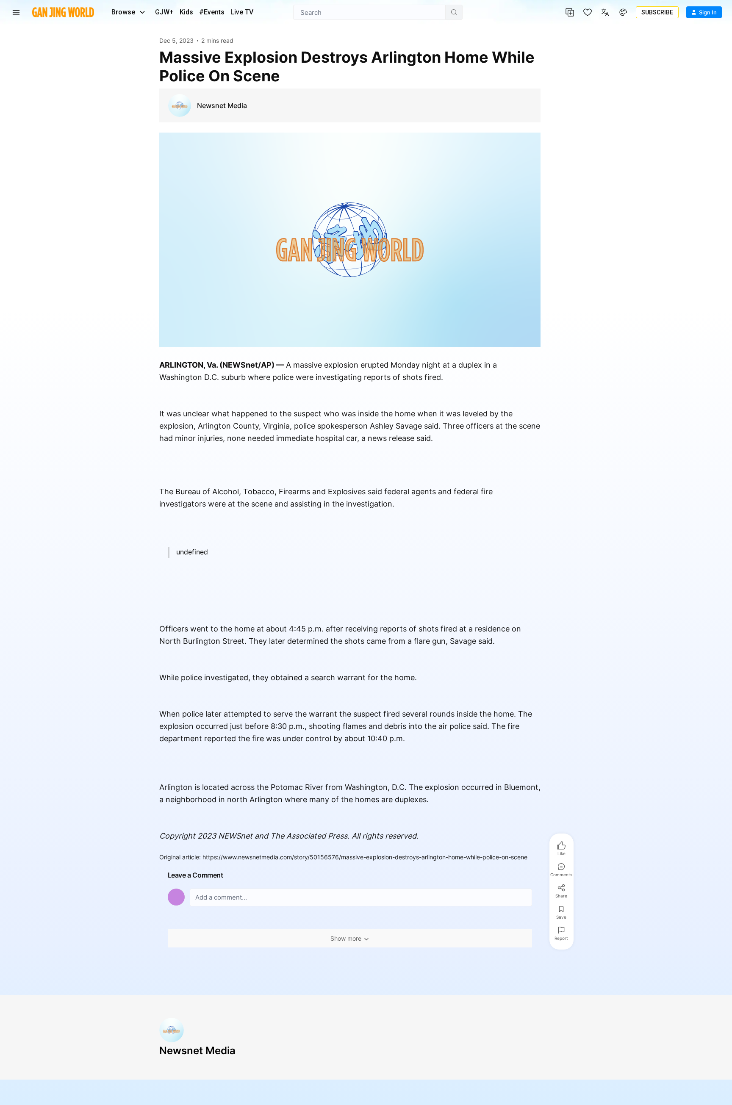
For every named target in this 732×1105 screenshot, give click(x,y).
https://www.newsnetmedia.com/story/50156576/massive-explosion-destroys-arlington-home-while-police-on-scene (364, 857)
